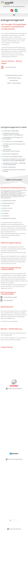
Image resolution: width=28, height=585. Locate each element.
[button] (14, 15)
